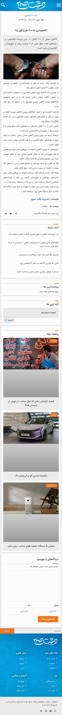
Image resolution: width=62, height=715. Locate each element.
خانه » (34, 15)
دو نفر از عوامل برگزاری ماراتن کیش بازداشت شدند (38, 271)
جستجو (7, 630)
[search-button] (3, 5)
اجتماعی (28, 15)
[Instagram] (55, 711)
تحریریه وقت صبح (40, 199)
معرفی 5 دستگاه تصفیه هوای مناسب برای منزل (31, 546)
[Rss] (41, 711)
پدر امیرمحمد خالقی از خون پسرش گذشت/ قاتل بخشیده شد (33, 234)
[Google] (46, 711)
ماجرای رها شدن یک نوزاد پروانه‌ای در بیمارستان (39, 254)
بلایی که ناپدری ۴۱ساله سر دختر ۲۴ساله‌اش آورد (39, 263)
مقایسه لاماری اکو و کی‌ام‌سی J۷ (31, 476)
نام (29, 605)
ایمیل (56, 605)
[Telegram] (50, 711)
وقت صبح (44, 83)
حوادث (44, 206)
